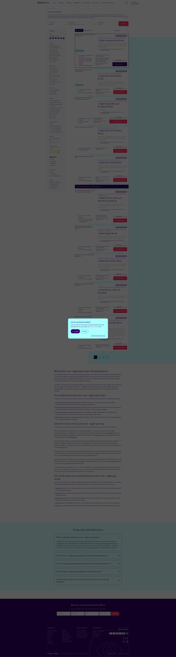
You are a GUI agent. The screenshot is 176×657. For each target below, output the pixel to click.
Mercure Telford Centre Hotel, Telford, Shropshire (110, 73)
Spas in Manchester (67, 637)
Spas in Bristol (65, 639)
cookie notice (93, 326)
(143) (57, 132)
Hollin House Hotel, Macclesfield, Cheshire (108, 128)
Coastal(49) (54, 188)
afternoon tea (63, 447)
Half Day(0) (54, 78)
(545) (56, 176)
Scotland (58, 503)
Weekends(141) (55, 70)
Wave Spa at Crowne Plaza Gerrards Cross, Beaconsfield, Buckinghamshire (111, 194)
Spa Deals (49, 641)
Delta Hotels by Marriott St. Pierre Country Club (69, 417)
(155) (54, 94)
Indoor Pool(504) (56, 109)
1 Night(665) (54, 72)
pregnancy (73, 437)
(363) (54, 161)
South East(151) (55, 59)
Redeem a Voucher (52, 631)
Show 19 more (52, 83)
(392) (55, 90)
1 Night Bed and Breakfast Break (110, 77)
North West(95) (55, 53)
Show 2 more (52, 117)
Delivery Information (82, 633)
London (57, 493)
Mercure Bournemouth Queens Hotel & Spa (67, 412)
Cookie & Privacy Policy (82, 635)
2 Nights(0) (54, 74)
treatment (60, 543)
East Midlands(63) (56, 47)
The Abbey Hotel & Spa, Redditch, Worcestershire (110, 160)
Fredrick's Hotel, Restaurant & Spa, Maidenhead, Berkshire (112, 258)
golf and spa (112, 461)
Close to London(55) (56, 182)
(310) (54, 163)
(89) (56, 130)
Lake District (59, 488)
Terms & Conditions (81, 631)
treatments (110, 433)
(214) (56, 126)
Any (52, 124)
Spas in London (65, 635)
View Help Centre (135, 3)
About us (49, 637)
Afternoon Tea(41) (56, 82)
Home (48, 8)
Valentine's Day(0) (56, 142)
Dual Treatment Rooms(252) (57, 105)
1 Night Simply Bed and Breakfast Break (108, 105)
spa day (69, 14)
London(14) (54, 49)
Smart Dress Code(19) (57, 108)
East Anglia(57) (55, 45)
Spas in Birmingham (67, 641)
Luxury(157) (54, 80)
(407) (54, 92)
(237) (56, 128)
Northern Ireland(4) (56, 55)
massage (71, 435)
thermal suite (99, 435)
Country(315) (55, 184)
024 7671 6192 (123, 629)
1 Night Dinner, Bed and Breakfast (109, 291)
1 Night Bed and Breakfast (110, 162)
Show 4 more (52, 61)
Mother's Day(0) (55, 140)
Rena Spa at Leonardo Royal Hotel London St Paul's (70, 407)
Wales (57, 505)
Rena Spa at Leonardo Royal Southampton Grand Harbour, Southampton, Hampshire (112, 230)
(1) (54, 165)
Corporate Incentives (82, 637)
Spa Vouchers (65, 633)
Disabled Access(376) (56, 102)
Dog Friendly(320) (56, 76)
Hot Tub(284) (55, 113)
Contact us (50, 635)
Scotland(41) (54, 57)
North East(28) (55, 51)
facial (65, 435)
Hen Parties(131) (55, 138)
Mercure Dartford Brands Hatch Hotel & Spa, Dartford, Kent (112, 101)
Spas (48, 639)
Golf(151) (54, 115)
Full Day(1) (54, 68)
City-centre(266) (55, 186)
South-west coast (60, 498)
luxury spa (73, 376)
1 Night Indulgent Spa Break (111, 40)
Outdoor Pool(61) (56, 111)
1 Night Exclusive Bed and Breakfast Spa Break (110, 199)
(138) (54, 174)
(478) (58, 150)
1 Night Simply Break (107, 233)
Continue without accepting (98, 335)
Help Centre (50, 633)
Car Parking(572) (56, 100)
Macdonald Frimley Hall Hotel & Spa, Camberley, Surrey (111, 38)
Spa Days (64, 631)
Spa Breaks (50, 643)
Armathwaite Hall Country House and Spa (67, 402)
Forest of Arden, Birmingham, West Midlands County (110, 320)
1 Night (53, 8)
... (125, 17)
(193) (58, 152)
